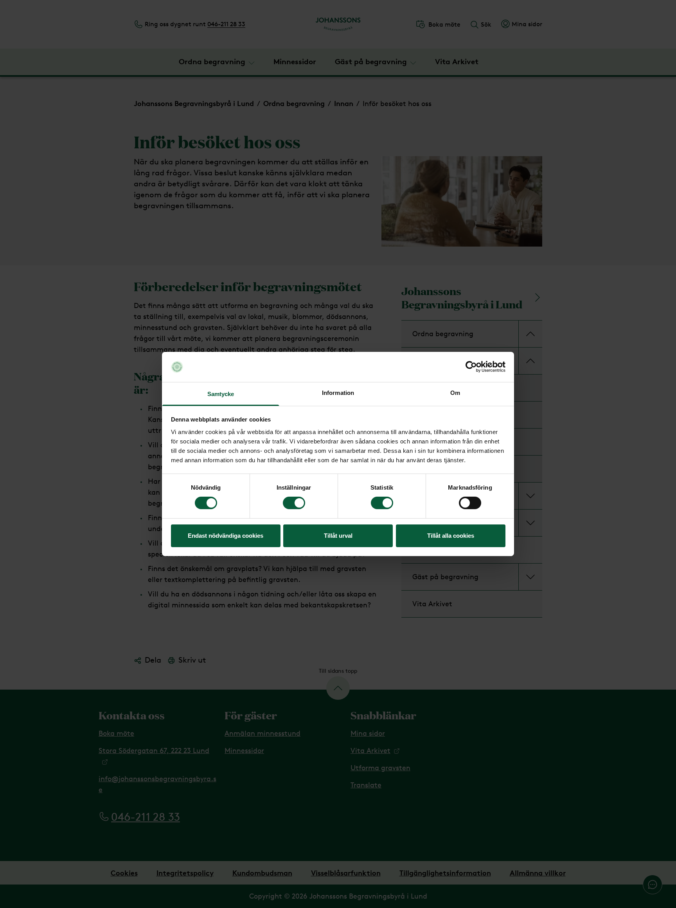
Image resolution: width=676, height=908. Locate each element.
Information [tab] (338, 392)
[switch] (294, 503)
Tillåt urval (338, 535)
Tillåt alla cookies (450, 535)
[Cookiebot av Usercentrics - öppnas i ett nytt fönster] (471, 367)
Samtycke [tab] (220, 394)
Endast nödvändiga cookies (225, 535)
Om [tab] (455, 392)
